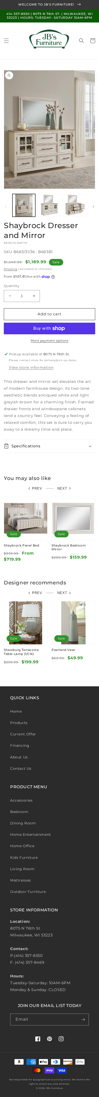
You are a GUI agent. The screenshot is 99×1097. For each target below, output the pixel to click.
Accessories (21, 800)
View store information (31, 367)
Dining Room (23, 823)
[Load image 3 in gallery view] (74, 205)
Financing (19, 745)
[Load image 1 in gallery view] (23, 205)
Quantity (11, 286)
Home (16, 711)
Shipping (10, 269)
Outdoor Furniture (28, 891)
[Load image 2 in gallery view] (49, 205)
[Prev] (5, 206)
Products (19, 722)
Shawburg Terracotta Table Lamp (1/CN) (21, 652)
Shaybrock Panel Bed (21, 545)
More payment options (49, 340)
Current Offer (23, 734)
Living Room (22, 869)
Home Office (22, 846)
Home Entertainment (30, 834)
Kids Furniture (24, 857)
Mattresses (20, 880)
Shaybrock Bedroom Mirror (69, 547)
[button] (6, 40)
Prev (37, 488)
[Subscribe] (83, 1019)
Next (62, 488)
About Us (19, 757)
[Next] (93, 206)
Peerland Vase (63, 650)
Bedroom (19, 811)
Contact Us (20, 768)
